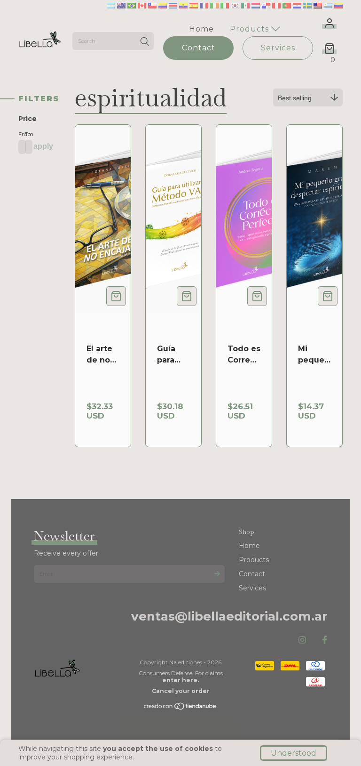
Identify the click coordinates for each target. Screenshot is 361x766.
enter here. (180, 680)
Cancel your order (181, 690)
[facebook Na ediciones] (324, 640)
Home (201, 28)
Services (278, 47)
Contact (198, 47)
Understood (293, 753)
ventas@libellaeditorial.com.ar (229, 616)
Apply (43, 146)
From (19, 133)
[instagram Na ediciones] (302, 640)
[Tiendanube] (180, 708)
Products (250, 28)
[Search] (145, 42)
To (26, 133)
